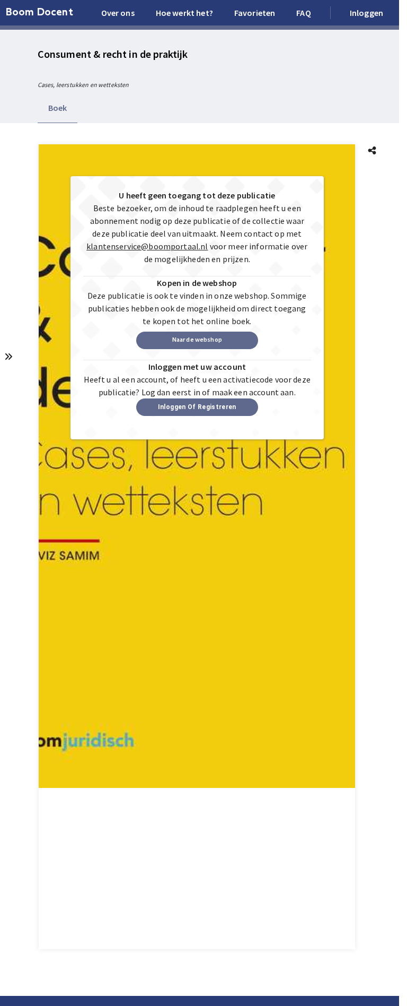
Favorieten (255, 12)
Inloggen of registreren (197, 407)
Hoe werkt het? (184, 12)
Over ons (118, 12)
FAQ (303, 12)
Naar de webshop (197, 339)
